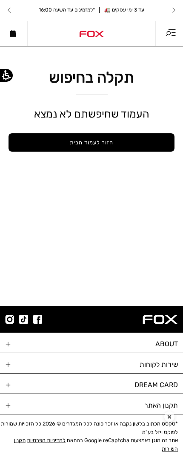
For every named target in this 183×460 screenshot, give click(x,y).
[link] (91, 33)
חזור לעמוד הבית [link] (91, 142)
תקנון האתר (161, 405)
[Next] (9, 10)
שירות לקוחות (159, 364)
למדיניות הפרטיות (46, 440)
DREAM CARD (156, 385)
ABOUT (166, 344)
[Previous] (174, 10)
